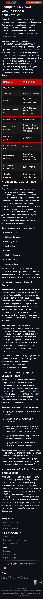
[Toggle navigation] (3, 2)
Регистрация (34, 3)
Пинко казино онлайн (29, 49)
